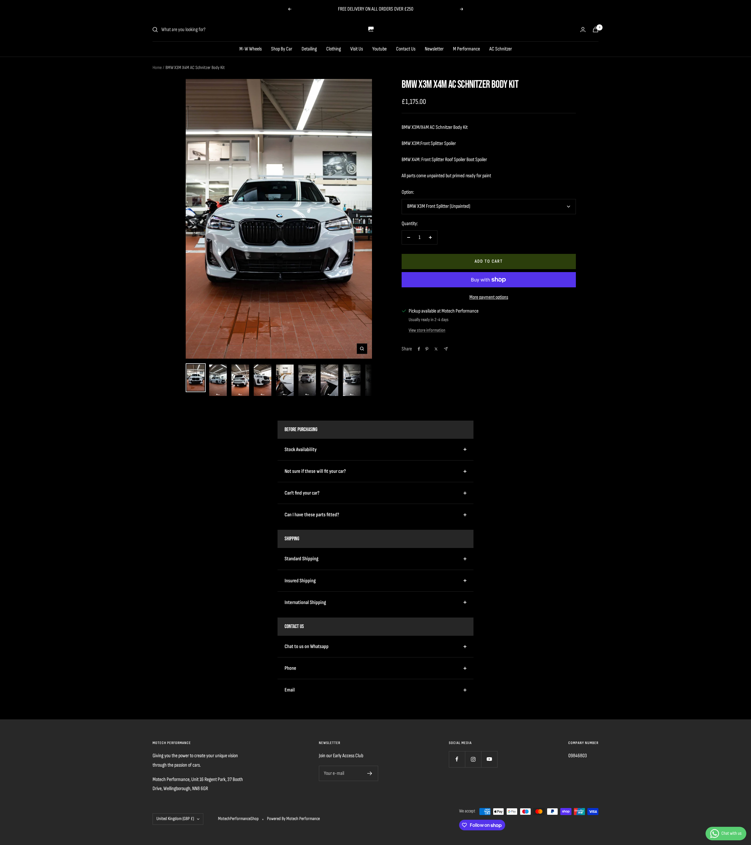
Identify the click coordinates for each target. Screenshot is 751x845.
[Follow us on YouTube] (489, 759)
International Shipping (305, 602)
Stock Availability (301, 449)
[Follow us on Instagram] (473, 759)
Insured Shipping (300, 581)
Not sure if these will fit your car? (315, 471)
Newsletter (434, 49)
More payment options (488, 297)
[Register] (369, 773)
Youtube (379, 49)
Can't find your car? (302, 493)
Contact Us (405, 49)
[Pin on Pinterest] (426, 349)
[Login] (583, 29)
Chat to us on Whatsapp (307, 646)
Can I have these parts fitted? (312, 515)
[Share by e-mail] (446, 349)
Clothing (333, 49)
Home (157, 67)
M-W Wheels (250, 49)
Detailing (309, 49)
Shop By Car (281, 49)
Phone (290, 668)
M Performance (466, 49)
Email (290, 690)
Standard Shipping (301, 559)
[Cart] (595, 29)
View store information (427, 330)
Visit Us (356, 49)
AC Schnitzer (500, 49)
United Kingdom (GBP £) (175, 819)
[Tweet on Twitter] (436, 349)
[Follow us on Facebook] (457, 759)
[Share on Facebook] (419, 349)
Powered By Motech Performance (293, 819)
